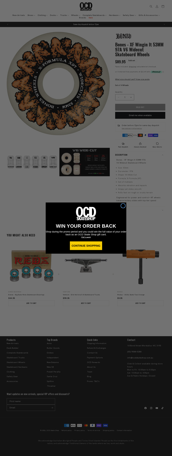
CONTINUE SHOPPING (86, 245)
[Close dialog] (123, 206)
